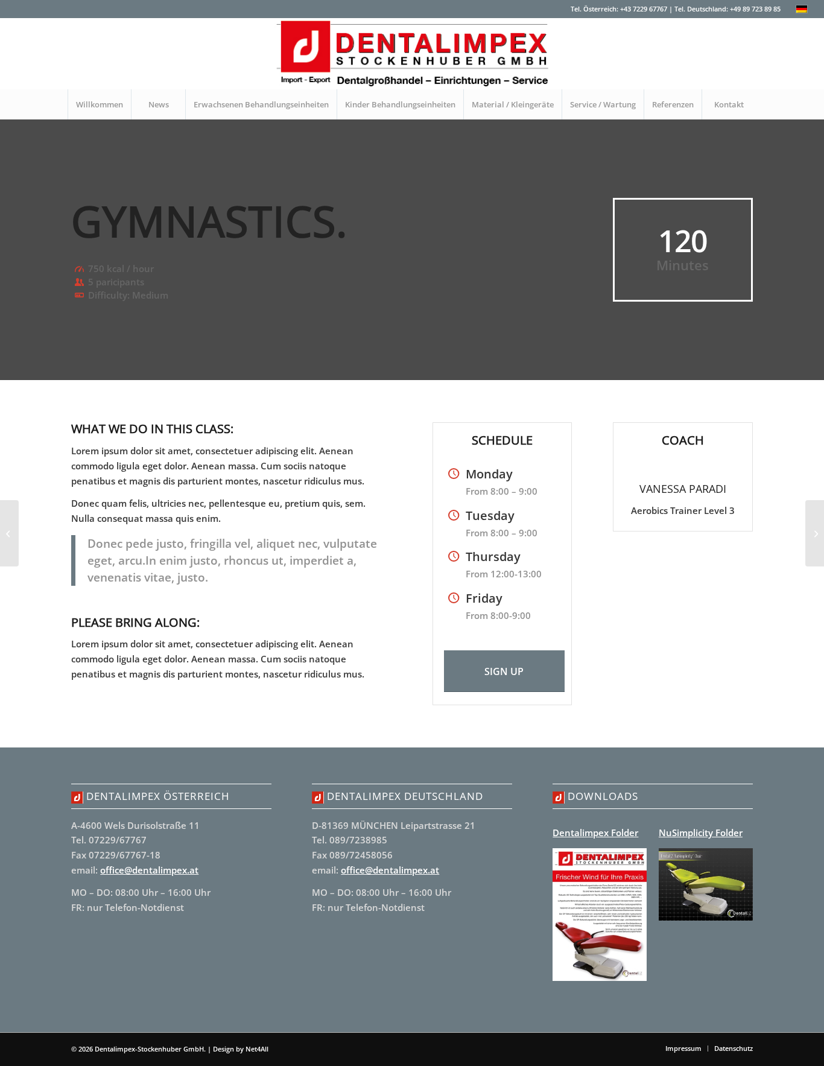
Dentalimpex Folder (595, 832)
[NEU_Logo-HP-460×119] (412, 53)
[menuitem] (99, 104)
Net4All (256, 1048)
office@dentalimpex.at (149, 870)
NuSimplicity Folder (701, 832)
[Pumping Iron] (9, 533)
